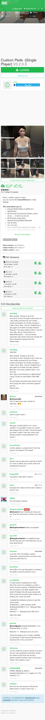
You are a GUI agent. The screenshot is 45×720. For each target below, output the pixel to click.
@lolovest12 (14, 512)
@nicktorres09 (15, 399)
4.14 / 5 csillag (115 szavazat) (9, 192)
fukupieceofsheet (16, 509)
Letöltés (24, 70)
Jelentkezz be (30, 697)
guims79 (13, 525)
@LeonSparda (15, 626)
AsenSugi (13, 313)
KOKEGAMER (15, 668)
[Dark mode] (38, 9)
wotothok (13, 412)
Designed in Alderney (8, 710)
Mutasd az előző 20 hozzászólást (22, 308)
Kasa (12, 458)
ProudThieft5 (15, 445)
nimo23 (12, 423)
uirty (15, 82)
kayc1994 (13, 536)
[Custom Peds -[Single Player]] (22, 141)
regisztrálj (6, 700)
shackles (13, 551)
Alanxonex (14, 648)
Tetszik (21, 187)
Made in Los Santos (8, 713)
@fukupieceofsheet (17, 527)
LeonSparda (14, 580)
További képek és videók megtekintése (22, 180)
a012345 (13, 623)
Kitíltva (27, 509)
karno (12, 485)
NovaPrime (14, 567)
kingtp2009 (14, 474)
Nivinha (13, 396)
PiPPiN (12, 498)
